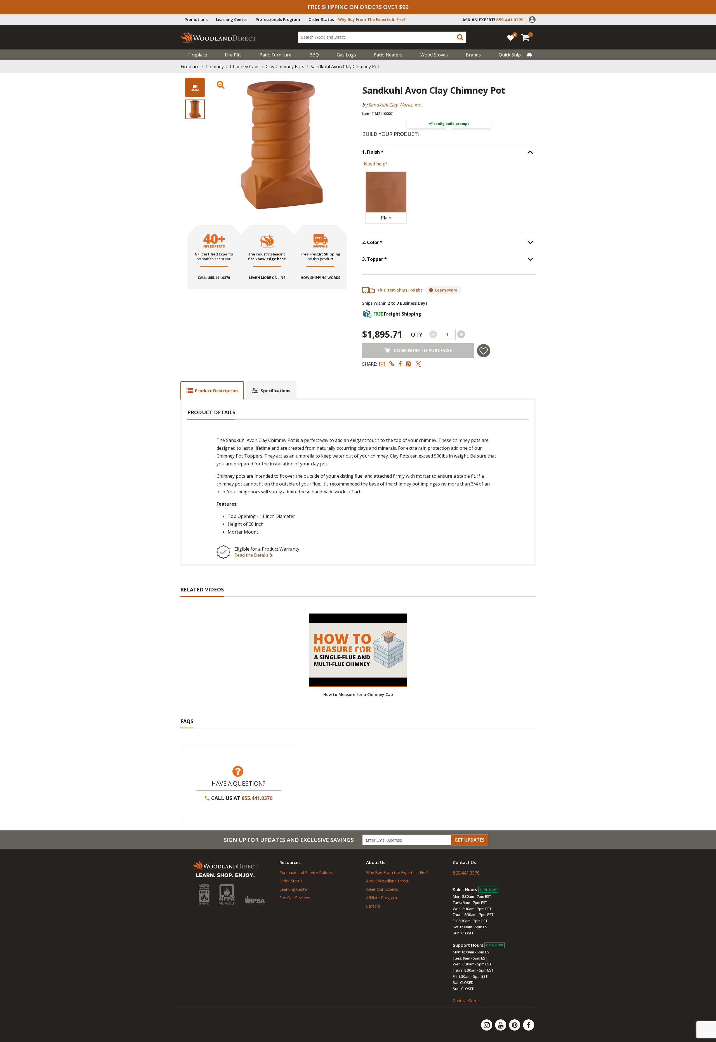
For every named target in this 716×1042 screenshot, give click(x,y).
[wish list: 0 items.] (510, 37)
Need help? (375, 164)
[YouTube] (501, 1025)
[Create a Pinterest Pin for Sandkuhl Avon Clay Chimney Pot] (408, 364)
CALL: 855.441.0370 (214, 278)
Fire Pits (233, 55)
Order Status (321, 19)
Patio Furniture (275, 55)
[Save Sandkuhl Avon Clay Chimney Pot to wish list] (483, 350)
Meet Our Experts (382, 889)
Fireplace (197, 55)
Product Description (216, 390)
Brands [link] (473, 55)
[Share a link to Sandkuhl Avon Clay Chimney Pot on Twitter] (418, 364)
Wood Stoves (434, 55)
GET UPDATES (469, 840)
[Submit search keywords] (460, 37)
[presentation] (195, 109)
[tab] (212, 390)
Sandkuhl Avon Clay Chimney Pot (344, 66)
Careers (373, 906)
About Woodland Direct (387, 881)
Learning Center (231, 19)
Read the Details (252, 555)
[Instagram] (487, 1025)
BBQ (314, 55)
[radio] (386, 197)
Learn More (446, 290)
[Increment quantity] (461, 334)
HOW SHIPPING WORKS (320, 278)
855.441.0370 (257, 798)
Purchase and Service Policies (306, 872)
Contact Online (466, 1000)
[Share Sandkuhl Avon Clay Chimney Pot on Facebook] (400, 364)
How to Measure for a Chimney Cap (358, 694)
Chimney (215, 66)
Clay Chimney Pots (285, 66)
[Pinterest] (515, 1025)
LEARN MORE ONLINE (267, 278)
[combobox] (382, 37)
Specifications (275, 390)
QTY (416, 334)
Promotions (196, 19)
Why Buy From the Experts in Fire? (397, 872)
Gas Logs (346, 55)
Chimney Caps (245, 66)
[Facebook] (529, 1025)
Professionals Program (278, 19)
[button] (532, 19)
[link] (515, 54)
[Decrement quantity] (433, 334)
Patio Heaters (388, 55)
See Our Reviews (294, 897)
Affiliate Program (381, 897)
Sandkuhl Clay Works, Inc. (395, 105)
